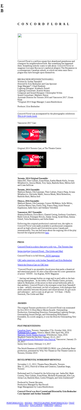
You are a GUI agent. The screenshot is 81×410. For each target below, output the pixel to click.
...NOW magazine (52, 256)
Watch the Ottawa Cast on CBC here (33, 265)
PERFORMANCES (15, 403)
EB (2, 8)
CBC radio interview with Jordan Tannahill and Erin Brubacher (45, 260)
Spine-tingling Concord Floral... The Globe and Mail (40, 251)
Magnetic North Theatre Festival (32, 335)
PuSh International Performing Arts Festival (36, 339)
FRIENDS (48, 405)
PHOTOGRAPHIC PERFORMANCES (51, 403)
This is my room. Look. (27, 116)
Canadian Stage (24, 330)
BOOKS (28, 403)
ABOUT (58, 405)
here (47, 233)
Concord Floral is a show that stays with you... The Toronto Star (45, 247)
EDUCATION (36, 405)
